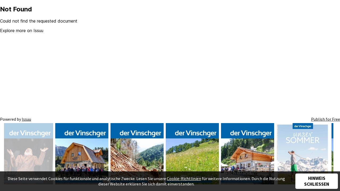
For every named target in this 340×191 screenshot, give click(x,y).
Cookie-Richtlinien (184, 178)
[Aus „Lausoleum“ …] (81, 154)
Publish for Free (325, 119)
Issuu (26, 119)
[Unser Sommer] (302, 154)
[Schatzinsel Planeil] (192, 154)
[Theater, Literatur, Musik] (26, 154)
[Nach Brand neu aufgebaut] (247, 154)
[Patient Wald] (137, 154)
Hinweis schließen (316, 181)
